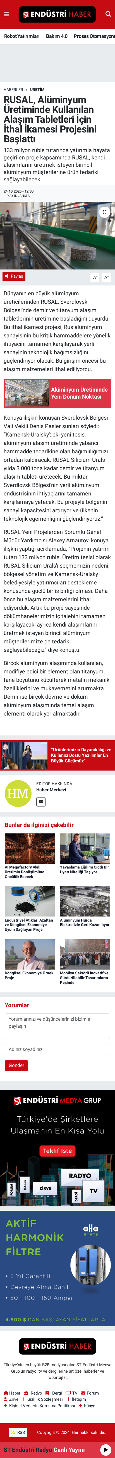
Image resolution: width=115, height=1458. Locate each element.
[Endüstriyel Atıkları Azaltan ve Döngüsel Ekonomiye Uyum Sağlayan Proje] (30, 901)
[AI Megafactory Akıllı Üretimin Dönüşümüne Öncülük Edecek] (30, 848)
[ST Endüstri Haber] (57, 15)
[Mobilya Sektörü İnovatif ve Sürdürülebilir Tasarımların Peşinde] (85, 954)
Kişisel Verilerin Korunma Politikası (42, 1405)
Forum (93, 1393)
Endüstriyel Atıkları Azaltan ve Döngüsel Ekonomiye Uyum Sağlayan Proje (29, 925)
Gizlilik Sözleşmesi (45, 1399)
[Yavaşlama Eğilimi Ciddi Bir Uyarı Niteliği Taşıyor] (85, 848)
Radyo (36, 1393)
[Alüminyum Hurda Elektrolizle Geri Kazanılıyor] (85, 901)
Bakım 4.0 (56, 36)
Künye (89, 1405)
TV (75, 1393)
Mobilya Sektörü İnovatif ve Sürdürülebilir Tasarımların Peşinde (84, 978)
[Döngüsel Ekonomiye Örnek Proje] (30, 954)
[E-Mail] (40, 801)
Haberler (13, 89)
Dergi (57, 1393)
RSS (20, 1432)
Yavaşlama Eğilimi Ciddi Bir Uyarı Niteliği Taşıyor (84, 869)
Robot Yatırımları (22, 36)
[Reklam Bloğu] (57, 1148)
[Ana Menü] (6, 14)
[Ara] (108, 14)
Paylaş (17, 276)
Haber (14, 1393)
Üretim (37, 89)
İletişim (79, 1399)
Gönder (16, 1065)
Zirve (13, 1399)
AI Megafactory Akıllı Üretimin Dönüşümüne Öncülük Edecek (24, 872)
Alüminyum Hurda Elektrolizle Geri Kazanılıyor (84, 922)
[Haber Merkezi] (18, 793)
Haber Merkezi (51, 789)
